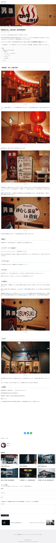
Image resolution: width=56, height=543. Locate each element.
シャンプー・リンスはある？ (10, 53)
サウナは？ (6, 56)
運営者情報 (19, 534)
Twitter (40, 534)
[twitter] (7, 445)
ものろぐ (4, 1)
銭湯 (7, 438)
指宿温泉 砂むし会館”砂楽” (8, 50)
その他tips (6, 58)
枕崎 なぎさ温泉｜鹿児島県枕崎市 (7, 480)
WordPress (36, 541)
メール (3, 492)
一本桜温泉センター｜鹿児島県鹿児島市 (27, 480)
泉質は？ (6, 51)
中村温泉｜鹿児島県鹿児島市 (16, 522)
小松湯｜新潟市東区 (23, 466)
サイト (2, 497)
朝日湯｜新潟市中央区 (42, 466)
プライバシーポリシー (26, 534)
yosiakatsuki (27, 541)
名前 (2, 488)
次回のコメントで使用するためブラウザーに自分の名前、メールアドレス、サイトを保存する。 (21, 501)
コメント (3, 503)
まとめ (4, 60)
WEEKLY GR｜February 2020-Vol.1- (38, 522)
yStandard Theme (21, 541)
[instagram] (9, 445)
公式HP (29, 401)
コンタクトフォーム (34, 534)
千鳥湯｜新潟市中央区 (5, 466)
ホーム (15, 534)
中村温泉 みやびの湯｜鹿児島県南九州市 (46, 480)
